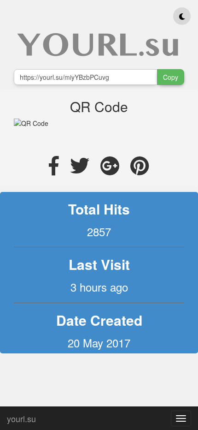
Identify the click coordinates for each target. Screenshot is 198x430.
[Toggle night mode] (182, 16)
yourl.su (21, 416)
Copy (170, 77)
